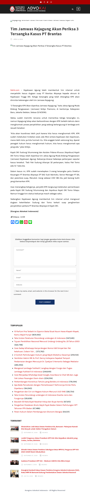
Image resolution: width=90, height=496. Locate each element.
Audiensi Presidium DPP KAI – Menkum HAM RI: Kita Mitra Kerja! (45, 461)
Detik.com (14, 90)
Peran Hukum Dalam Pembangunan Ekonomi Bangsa (38, 412)
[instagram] (51, 2)
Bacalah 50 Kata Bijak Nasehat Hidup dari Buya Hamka (38, 401)
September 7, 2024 (30, 464)
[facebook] (44, 2)
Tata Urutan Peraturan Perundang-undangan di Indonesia (40, 338)
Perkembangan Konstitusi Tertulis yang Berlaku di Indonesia (41, 381)
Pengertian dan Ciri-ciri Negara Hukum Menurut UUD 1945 (40, 391)
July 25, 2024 (28, 476)
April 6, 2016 (18, 39)
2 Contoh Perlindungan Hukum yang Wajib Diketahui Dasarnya (42, 355)
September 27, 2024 (31, 432)
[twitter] (47, 2)
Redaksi (45, 432)
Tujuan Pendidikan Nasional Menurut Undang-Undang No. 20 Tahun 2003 (46, 341)
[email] (40, 2)
